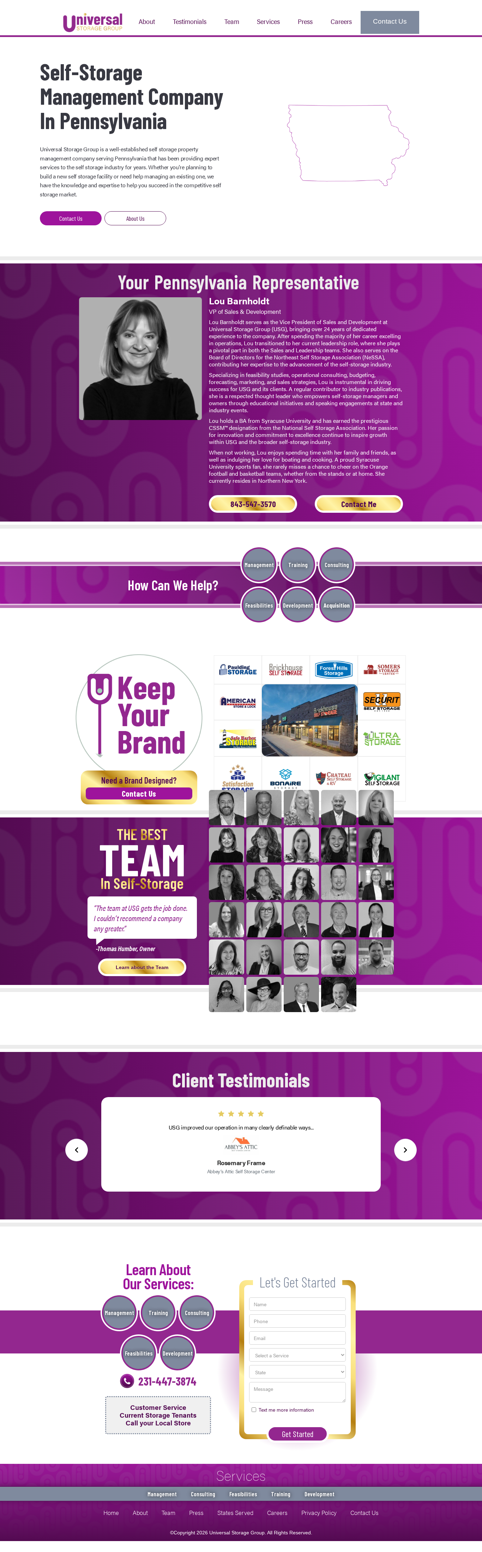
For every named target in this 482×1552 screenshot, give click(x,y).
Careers (341, 21)
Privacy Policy (319, 1512)
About (147, 21)
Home (111, 1512)
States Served (235, 1512)
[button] (268, 22)
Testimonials (189, 21)
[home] (93, 21)
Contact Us (390, 21)
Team (231, 21)
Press (196, 1512)
